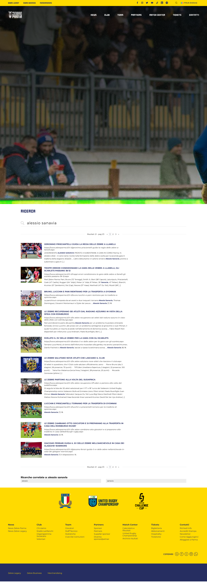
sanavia (110, 481)
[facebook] (182, 554)
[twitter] (187, 554)
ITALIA (190, 3)
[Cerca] (177, 3)
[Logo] (15, 19)
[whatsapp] (196, 554)
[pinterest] (191, 554)
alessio (25, 481)
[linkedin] (177, 554)
